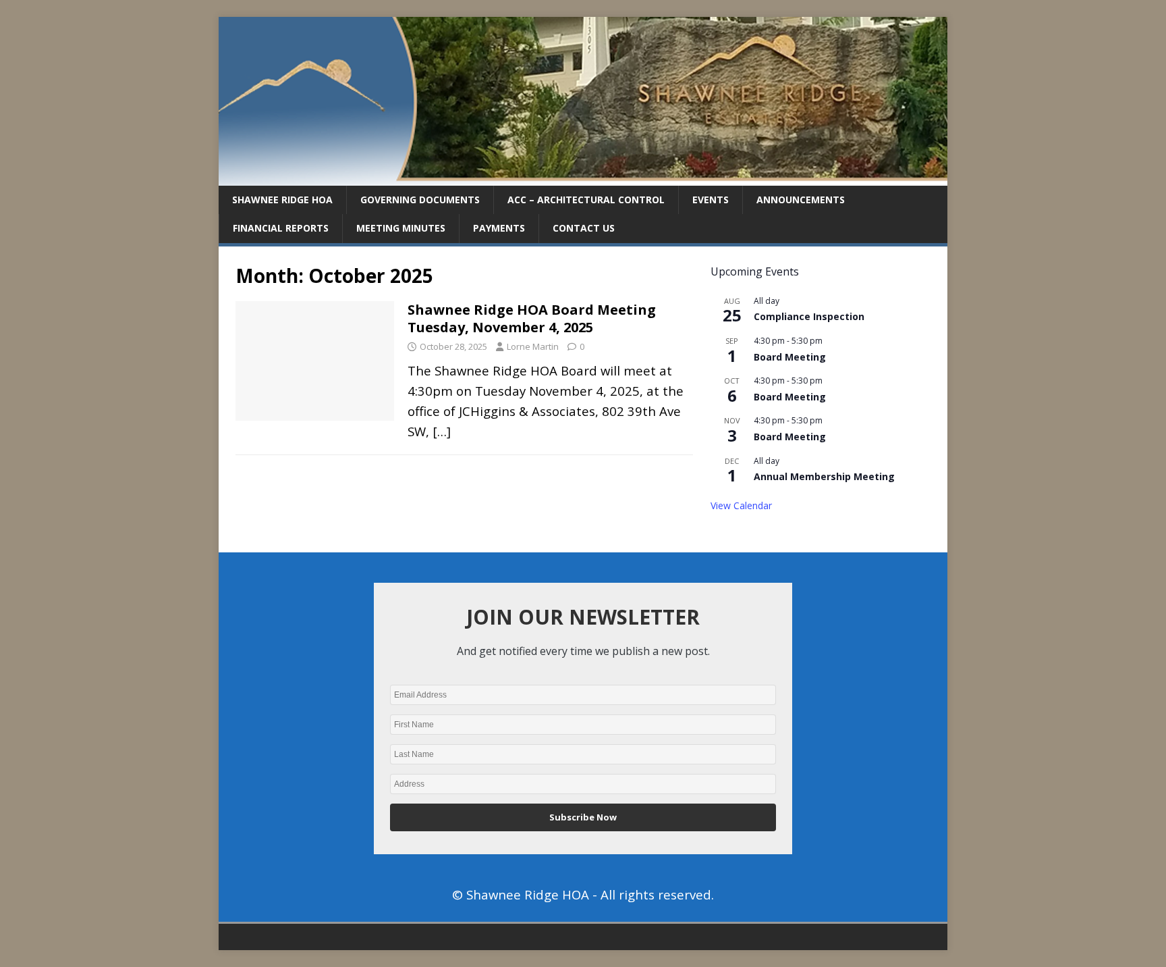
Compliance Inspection (809, 316)
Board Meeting (790, 356)
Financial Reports (281, 227)
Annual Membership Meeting (824, 476)
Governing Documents (420, 199)
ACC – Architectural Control (586, 199)
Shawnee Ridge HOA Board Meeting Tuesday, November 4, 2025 (532, 318)
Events (710, 199)
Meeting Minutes (400, 227)
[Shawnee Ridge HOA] (583, 178)
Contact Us (584, 227)
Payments (499, 227)
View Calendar (741, 505)
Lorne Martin (533, 346)
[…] (442, 431)
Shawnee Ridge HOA (282, 199)
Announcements (800, 199)
